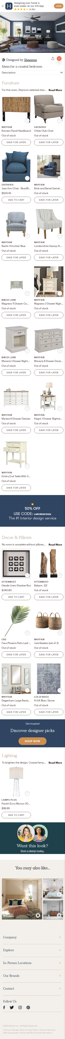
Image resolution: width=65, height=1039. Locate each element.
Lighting (9, 755)
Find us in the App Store (14, 1030)
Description (9, 72)
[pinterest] (28, 1007)
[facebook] (4, 1007)
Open (58, 6)
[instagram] (20, 1007)
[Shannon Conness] (3, 59)
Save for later (16, 142)
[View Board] (22, 899)
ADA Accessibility (11, 1033)
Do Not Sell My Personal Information (35, 1033)
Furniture (10, 82)
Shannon (30, 60)
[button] (32, 511)
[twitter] (12, 1007)
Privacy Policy (32, 1030)
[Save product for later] (27, 120)
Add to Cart (16, 199)
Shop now (32, 741)
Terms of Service (46, 1030)
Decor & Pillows (17, 537)
